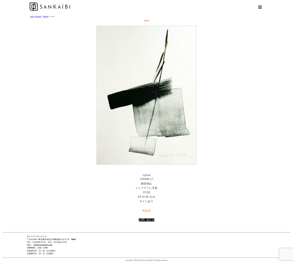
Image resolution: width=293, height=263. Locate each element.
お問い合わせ (146, 219)
